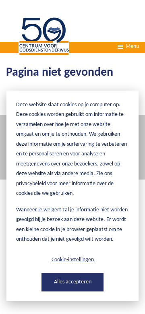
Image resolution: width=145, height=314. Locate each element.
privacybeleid (31, 184)
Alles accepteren (72, 282)
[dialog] (72, 196)
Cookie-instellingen (73, 260)
